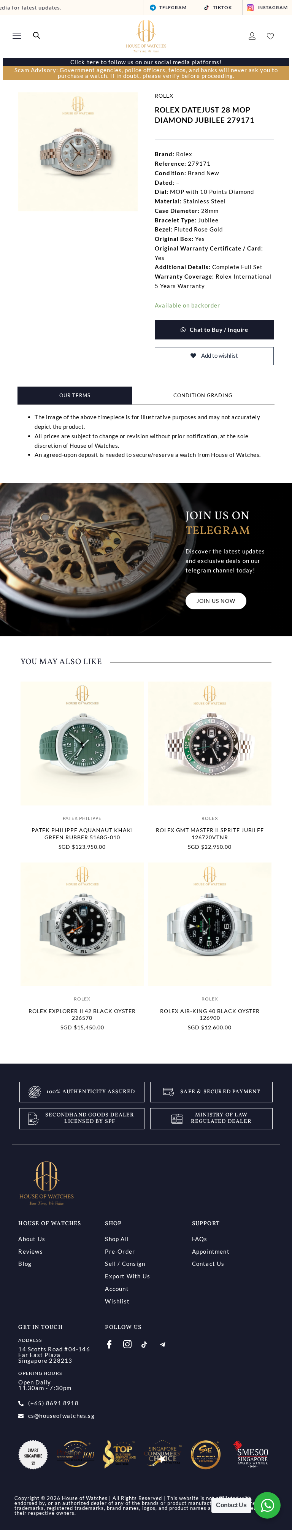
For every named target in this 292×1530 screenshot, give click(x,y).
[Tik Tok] (150, 1345)
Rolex (164, 95)
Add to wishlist (219, 355)
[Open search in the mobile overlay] (36, 35)
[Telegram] (168, 1345)
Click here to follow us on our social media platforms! (146, 62)
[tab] (74, 396)
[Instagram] (131, 1343)
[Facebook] (113, 1343)
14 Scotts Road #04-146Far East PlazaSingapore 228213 (54, 1355)
